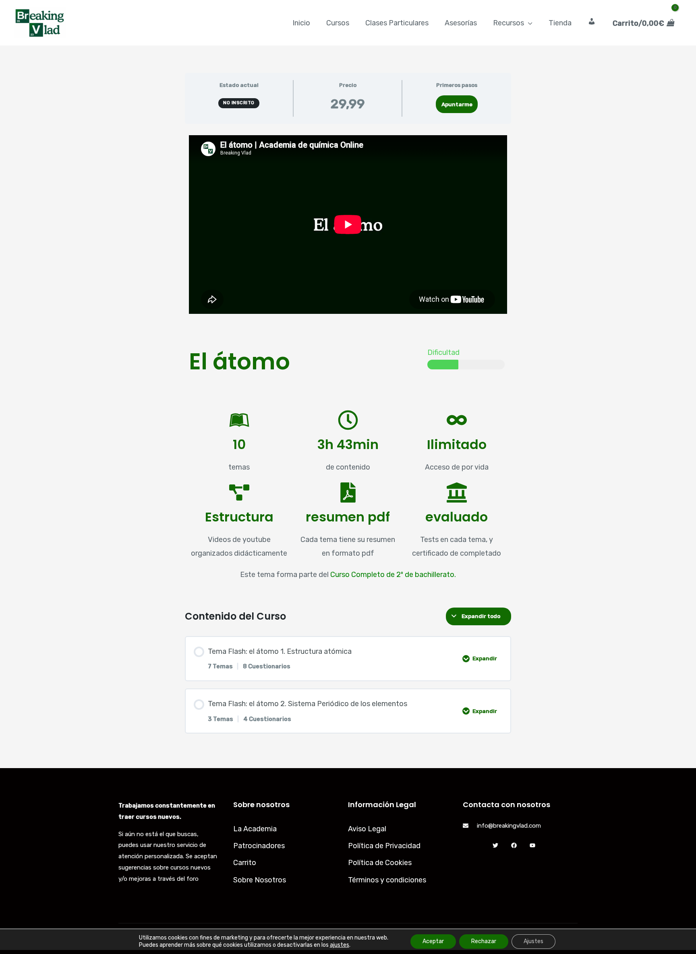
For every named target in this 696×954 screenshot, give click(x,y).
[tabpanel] (348, 362)
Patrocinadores (259, 845)
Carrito (244, 862)
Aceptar (433, 941)
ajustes (339, 945)
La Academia (255, 828)
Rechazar (483, 941)
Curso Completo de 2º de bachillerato (392, 574)
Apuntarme (456, 104)
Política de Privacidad (384, 845)
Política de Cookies (380, 862)
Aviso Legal (367, 828)
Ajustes (533, 941)
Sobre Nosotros (259, 880)
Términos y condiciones (387, 880)
